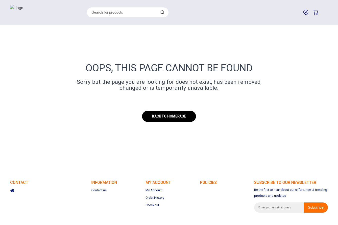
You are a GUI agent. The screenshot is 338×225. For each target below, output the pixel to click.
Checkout (152, 205)
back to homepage (169, 116)
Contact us (99, 190)
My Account (154, 190)
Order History (154, 197)
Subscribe (316, 207)
